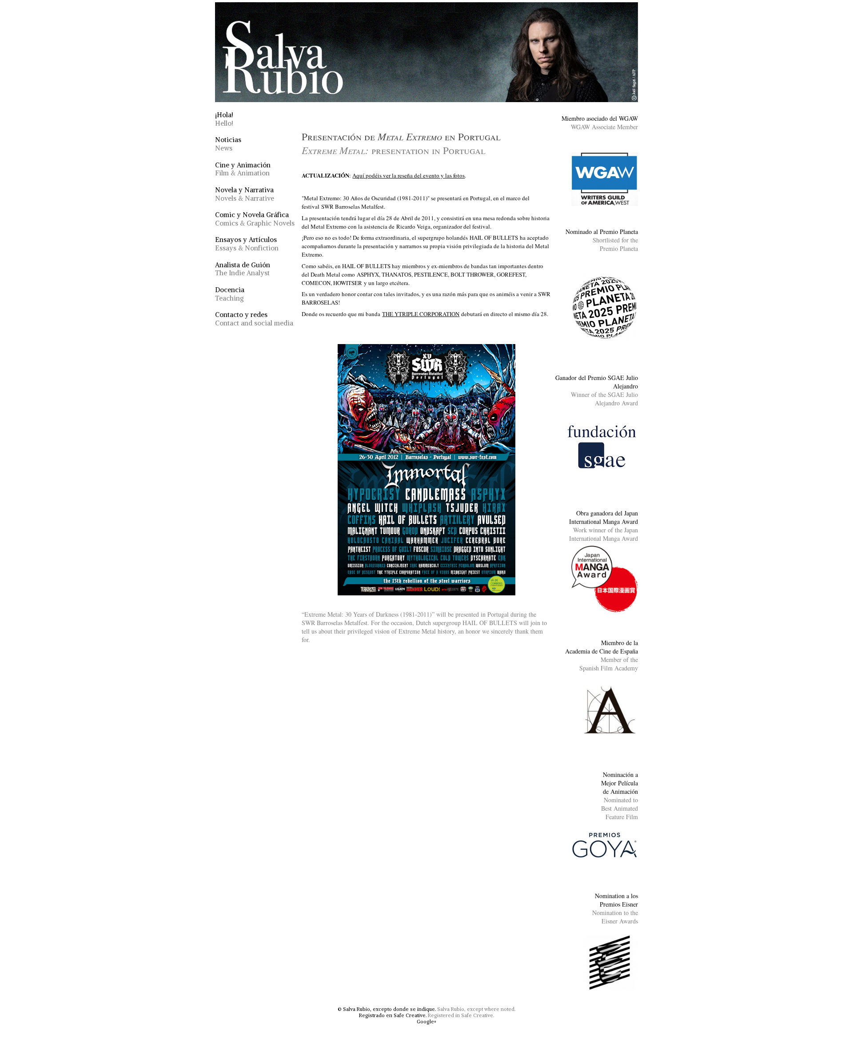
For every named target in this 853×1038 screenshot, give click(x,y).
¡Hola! (224, 119)
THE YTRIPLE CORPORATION (420, 314)
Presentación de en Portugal (401, 143)
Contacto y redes (254, 318)
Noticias (228, 143)
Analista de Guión (242, 269)
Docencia (229, 293)
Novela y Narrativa (244, 194)
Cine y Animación (243, 169)
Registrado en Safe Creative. (392, 1015)
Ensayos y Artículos (247, 243)
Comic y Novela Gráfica (255, 218)
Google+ (426, 1021)
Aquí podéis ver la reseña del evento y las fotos (408, 175)
